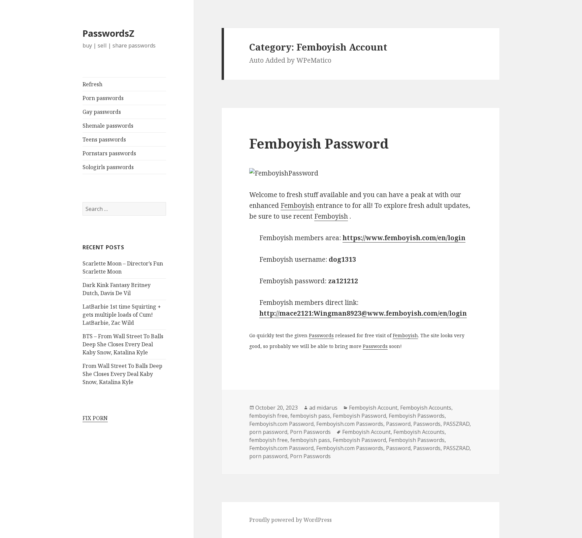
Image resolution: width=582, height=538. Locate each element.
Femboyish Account (373, 407)
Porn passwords (103, 98)
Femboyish (297, 205)
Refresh (92, 84)
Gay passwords (102, 112)
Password (398, 424)
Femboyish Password (319, 143)
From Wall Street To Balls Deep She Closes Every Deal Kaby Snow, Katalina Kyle (122, 374)
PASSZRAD (456, 424)
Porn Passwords (310, 432)
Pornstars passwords (109, 153)
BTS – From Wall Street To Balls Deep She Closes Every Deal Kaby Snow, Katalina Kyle (123, 344)
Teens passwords (104, 139)
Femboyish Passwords (417, 415)
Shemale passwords (108, 125)
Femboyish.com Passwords (349, 424)
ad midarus (323, 407)
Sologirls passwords (108, 167)
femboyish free (268, 415)
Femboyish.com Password (281, 424)
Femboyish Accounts (425, 407)
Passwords (321, 335)
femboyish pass (310, 415)
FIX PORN (95, 418)
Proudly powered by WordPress (290, 520)
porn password (268, 432)
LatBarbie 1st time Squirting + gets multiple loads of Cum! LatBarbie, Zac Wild (122, 314)
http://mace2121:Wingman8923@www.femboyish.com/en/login (363, 313)
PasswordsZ (108, 33)
